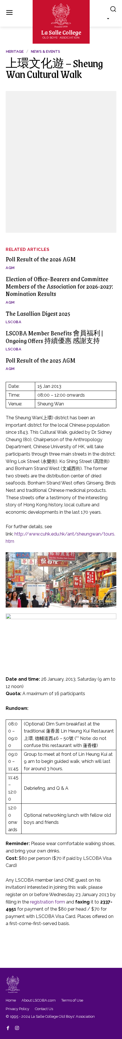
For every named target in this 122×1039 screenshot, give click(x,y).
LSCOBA (13, 322)
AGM (10, 268)
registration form (47, 902)
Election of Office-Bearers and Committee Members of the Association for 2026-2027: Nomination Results (59, 286)
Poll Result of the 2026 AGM (41, 259)
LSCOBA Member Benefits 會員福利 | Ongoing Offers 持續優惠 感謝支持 (54, 336)
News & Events (45, 51)
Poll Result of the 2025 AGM (40, 360)
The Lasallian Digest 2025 (38, 313)
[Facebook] (8, 1027)
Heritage (15, 51)
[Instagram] (17, 1027)
